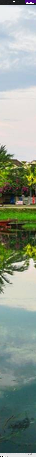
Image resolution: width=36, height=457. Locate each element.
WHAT (3, 1)
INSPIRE (5, 1)
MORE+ (10, 1)
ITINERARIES (7, 1)
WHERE (1, 1)
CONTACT (31, 2)
